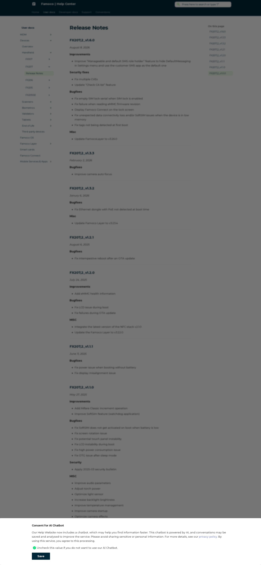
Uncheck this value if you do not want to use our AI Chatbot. (77, 547)
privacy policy (208, 536)
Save (40, 556)
